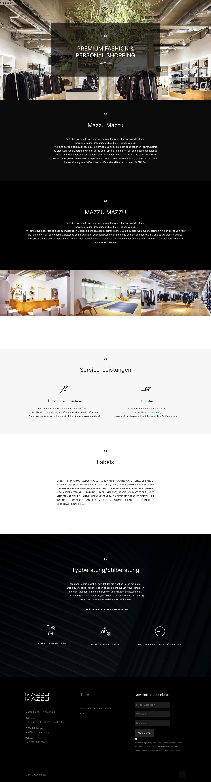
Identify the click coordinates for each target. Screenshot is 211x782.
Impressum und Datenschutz (95, 708)
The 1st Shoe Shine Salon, (146, 412)
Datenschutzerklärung (171, 750)
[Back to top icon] (182, 774)
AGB (82, 713)
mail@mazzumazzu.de (37, 732)
